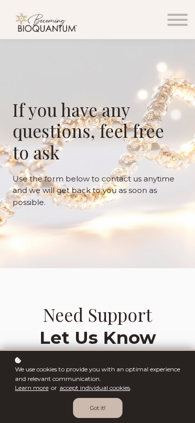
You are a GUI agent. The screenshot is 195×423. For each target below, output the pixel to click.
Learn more (31, 387)
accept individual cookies (95, 387)
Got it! (98, 407)
